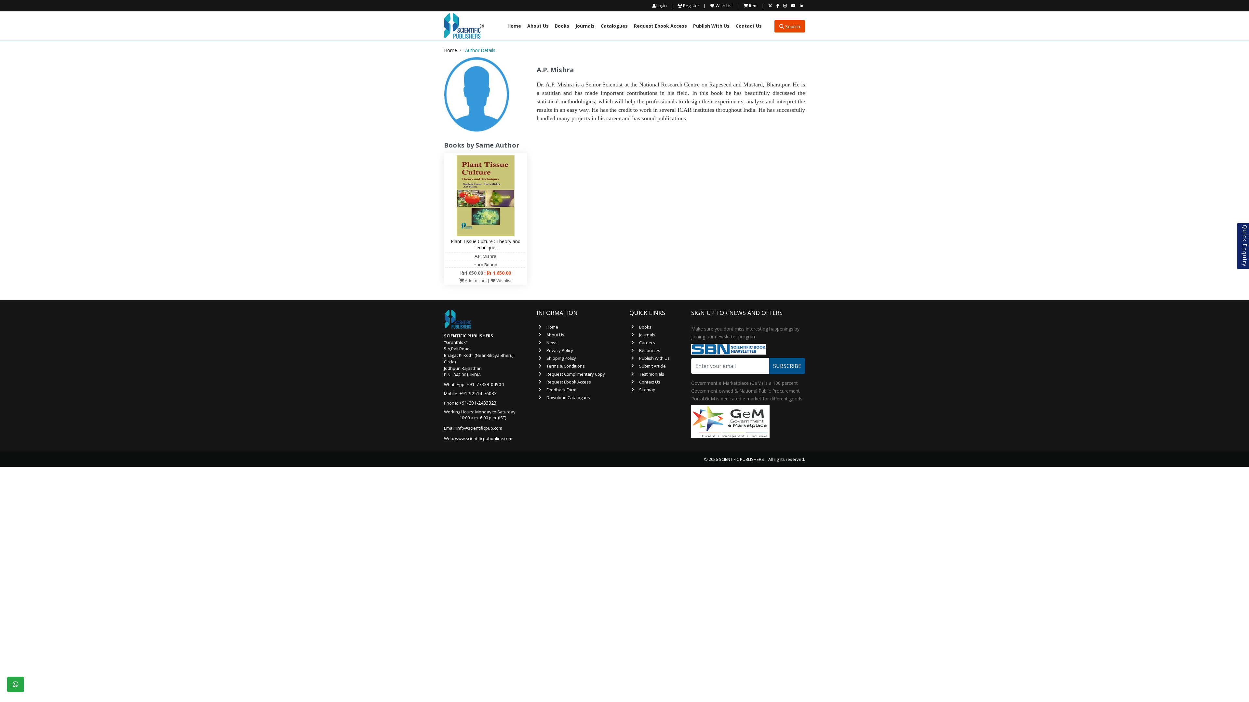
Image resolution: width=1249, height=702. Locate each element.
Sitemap (647, 390)
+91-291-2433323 (477, 403)
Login (661, 5)
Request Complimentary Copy (575, 374)
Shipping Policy (561, 358)
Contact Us (749, 26)
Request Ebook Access (660, 26)
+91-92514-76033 (478, 393)
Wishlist (503, 280)
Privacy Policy (559, 350)
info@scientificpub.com (479, 428)
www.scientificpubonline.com (483, 438)
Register (690, 5)
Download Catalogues (568, 397)
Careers (647, 342)
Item (753, 5)
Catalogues (614, 26)
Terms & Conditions (565, 366)
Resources (649, 350)
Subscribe (787, 366)
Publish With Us (711, 26)
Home (514, 26)
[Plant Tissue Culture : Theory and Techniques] (486, 195)
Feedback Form (561, 390)
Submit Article (652, 366)
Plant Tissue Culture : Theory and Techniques (485, 244)
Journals (585, 26)
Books (562, 26)
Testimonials (651, 374)
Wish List (724, 5)
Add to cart (475, 280)
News (551, 342)
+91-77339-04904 (485, 384)
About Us (538, 26)
